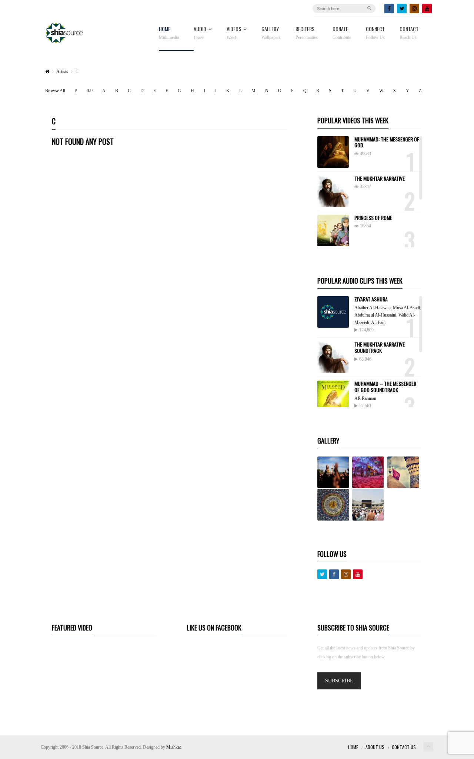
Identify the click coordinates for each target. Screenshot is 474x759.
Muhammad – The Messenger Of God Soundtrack (385, 387)
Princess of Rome (373, 217)
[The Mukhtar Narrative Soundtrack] (333, 357)
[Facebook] (389, 8)
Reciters (307, 33)
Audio (200, 33)
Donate (342, 33)
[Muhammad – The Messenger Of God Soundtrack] (333, 396)
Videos (234, 33)
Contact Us (404, 747)
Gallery (271, 33)
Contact (409, 33)
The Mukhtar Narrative (379, 178)
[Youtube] (358, 574)
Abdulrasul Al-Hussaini (375, 315)
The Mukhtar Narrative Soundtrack (379, 347)
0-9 (90, 90)
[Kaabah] (369, 505)
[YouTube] (427, 8)
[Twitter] (402, 8)
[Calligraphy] (334, 505)
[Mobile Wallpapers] (369, 472)
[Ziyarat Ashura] (333, 312)
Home (169, 33)
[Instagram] (414, 8)
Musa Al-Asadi (406, 307)
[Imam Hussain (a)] (404, 472)
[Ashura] (334, 472)
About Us (374, 747)
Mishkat (173, 747)
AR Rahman (365, 398)
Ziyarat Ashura (371, 299)
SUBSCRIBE (339, 680)
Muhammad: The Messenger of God (386, 142)
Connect (375, 33)
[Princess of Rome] (333, 230)
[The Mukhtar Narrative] (333, 191)
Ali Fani (378, 322)
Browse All (55, 90)
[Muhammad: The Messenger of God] (333, 152)
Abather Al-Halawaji (372, 307)
